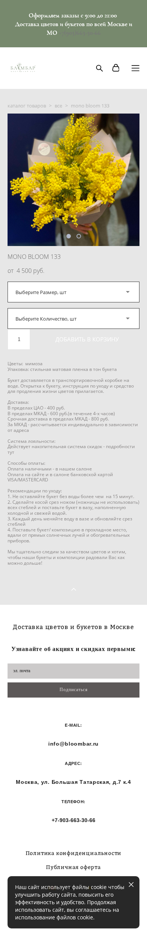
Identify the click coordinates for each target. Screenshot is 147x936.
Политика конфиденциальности (74, 853)
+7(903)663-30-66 (80, 33)
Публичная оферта (73, 867)
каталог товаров (27, 105)
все (58, 105)
